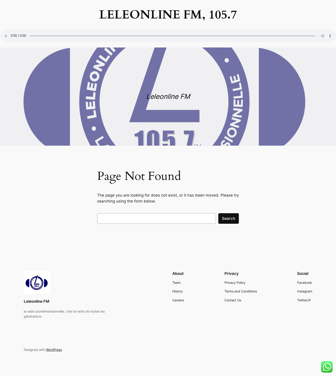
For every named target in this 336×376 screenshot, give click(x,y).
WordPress (54, 350)
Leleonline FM (36, 301)
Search (228, 218)
